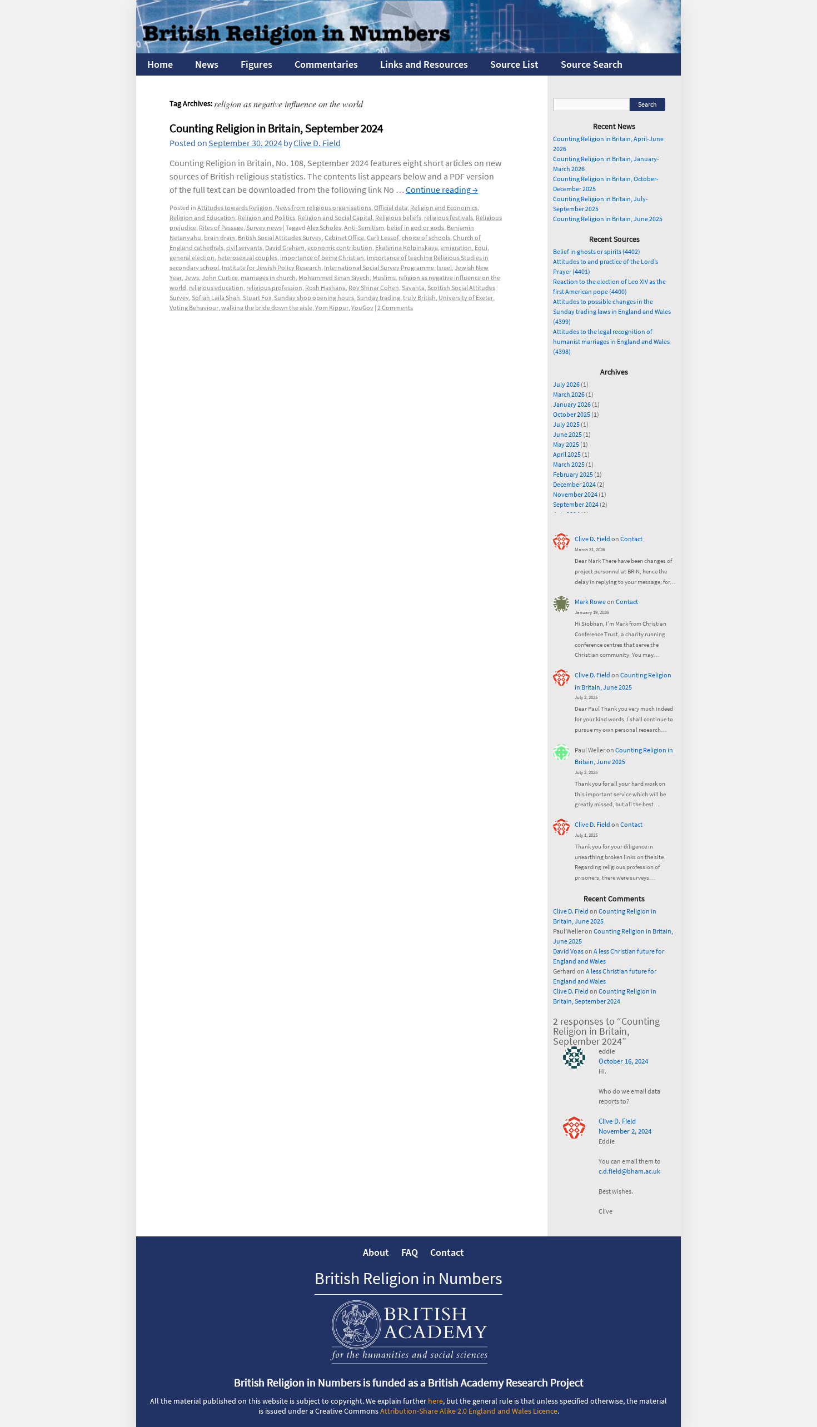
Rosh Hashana (325, 287)
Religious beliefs (398, 217)
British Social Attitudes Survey (280, 237)
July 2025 (566, 424)
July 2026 (566, 384)
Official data (390, 207)
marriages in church (268, 277)
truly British (419, 297)
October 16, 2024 (623, 1061)
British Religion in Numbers (408, 1278)
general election (192, 257)
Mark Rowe (590, 601)
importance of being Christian (322, 257)
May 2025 (566, 444)
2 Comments (395, 307)
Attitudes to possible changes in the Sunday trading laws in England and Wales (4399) (612, 311)
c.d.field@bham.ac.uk (629, 1171)
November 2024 (575, 494)
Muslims (384, 277)
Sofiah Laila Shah (216, 297)
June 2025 (567, 434)
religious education (216, 287)
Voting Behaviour (194, 307)
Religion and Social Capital (335, 217)
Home (160, 64)
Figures (256, 64)
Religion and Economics (443, 207)
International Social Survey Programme (379, 267)
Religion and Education (202, 217)
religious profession (274, 287)
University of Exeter (466, 297)
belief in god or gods (415, 227)
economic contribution (339, 247)
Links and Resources (424, 64)
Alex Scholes (324, 227)
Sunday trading (378, 297)
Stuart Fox (257, 297)
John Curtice (220, 277)
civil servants (244, 247)
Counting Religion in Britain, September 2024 (276, 128)
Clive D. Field (317, 142)
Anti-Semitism (364, 227)
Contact (631, 539)
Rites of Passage (221, 227)
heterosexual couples (247, 257)
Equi (481, 247)
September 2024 (576, 504)
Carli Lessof (383, 237)
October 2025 (571, 414)
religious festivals (448, 217)
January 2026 (572, 404)
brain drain (219, 237)
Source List (514, 64)
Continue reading (442, 189)
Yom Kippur (331, 307)
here (435, 1401)
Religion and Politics (266, 217)
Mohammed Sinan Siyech (334, 277)
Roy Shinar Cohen (373, 287)
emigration (456, 247)
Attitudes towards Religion (234, 207)
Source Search (591, 64)
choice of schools (426, 237)
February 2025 (573, 474)
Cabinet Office (344, 237)
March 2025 (569, 464)
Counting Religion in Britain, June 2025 (607, 218)
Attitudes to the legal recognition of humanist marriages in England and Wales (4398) (611, 341)
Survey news (264, 227)
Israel (444, 267)
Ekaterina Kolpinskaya (406, 247)
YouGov (362, 307)
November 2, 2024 (625, 1131)
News (206, 64)
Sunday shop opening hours (314, 297)
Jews (192, 277)
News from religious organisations (323, 207)
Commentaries (326, 64)
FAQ (409, 1252)
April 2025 (567, 454)
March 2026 (569, 394)
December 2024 (574, 484)
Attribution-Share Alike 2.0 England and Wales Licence (468, 1411)
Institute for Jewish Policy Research (271, 267)
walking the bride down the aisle (266, 307)
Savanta (413, 287)
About (376, 1252)
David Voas (568, 951)
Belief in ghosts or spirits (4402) (596, 251)
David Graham (285, 247)
